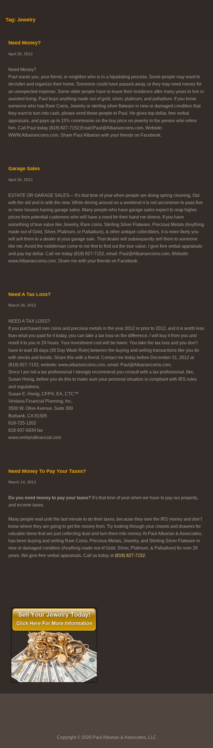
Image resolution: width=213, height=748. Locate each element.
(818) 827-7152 (130, 555)
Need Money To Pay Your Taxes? (47, 471)
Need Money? (24, 43)
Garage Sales (24, 168)
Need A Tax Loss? (29, 294)
